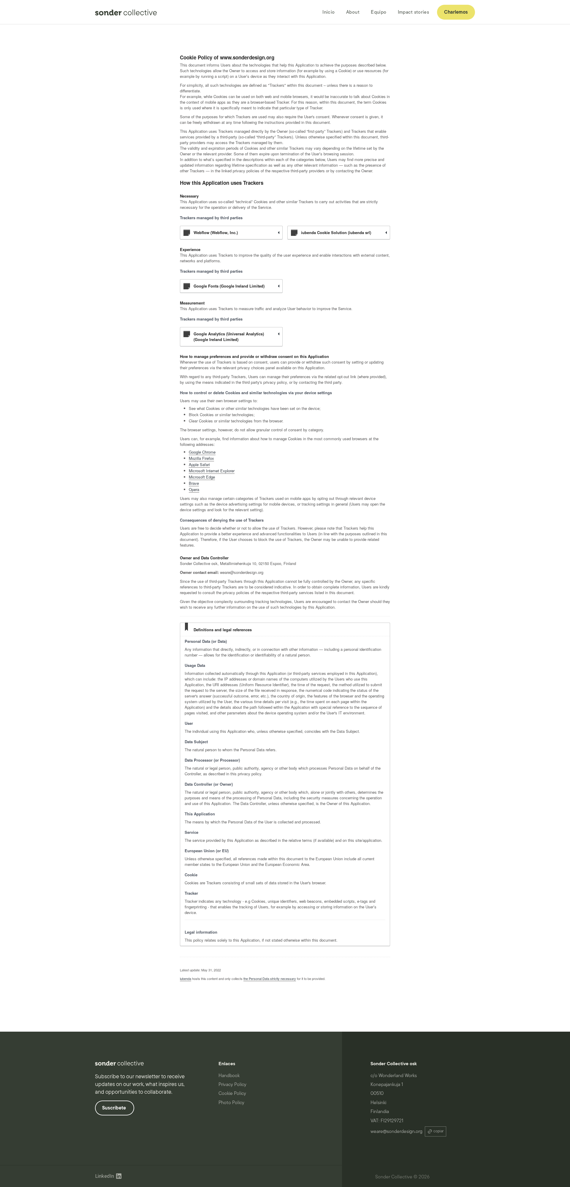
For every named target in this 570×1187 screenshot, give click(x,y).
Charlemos (456, 12)
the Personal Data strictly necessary (269, 978)
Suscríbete (114, 1108)
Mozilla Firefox (201, 458)
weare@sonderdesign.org (396, 1131)
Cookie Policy (232, 1093)
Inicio (328, 12)
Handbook (229, 1075)
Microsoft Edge (202, 477)
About (353, 12)
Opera (194, 489)
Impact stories (413, 12)
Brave (194, 483)
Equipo (378, 12)
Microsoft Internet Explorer (212, 470)
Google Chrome (202, 452)
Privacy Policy (232, 1084)
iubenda (185, 978)
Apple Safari (199, 464)
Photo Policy (231, 1102)
